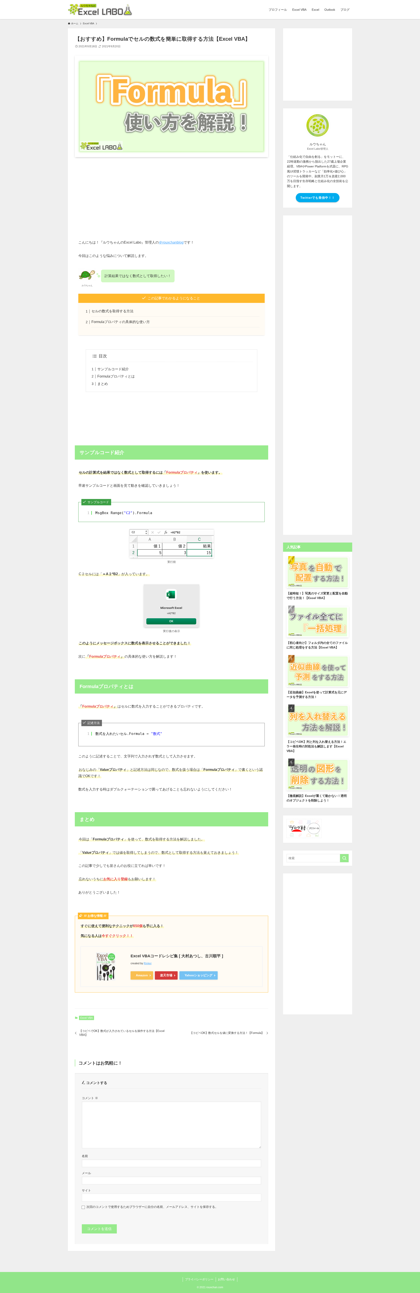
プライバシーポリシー (199, 1279)
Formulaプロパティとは (116, 376)
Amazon (142, 975)
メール (86, 1173)
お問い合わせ (226, 1279)
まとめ (102, 384)
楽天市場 (166, 975)
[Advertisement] (171, 194)
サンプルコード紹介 (113, 369)
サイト (86, 1190)
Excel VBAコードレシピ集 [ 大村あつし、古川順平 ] (177, 956)
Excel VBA (86, 1017)
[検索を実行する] (344, 858)
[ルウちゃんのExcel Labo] (100, 10)
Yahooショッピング (198, 975)
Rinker (148, 963)
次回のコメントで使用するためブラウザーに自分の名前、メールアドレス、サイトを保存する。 (152, 1207)
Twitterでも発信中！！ (317, 197)
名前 (85, 1156)
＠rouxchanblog (171, 242)
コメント (90, 1098)
